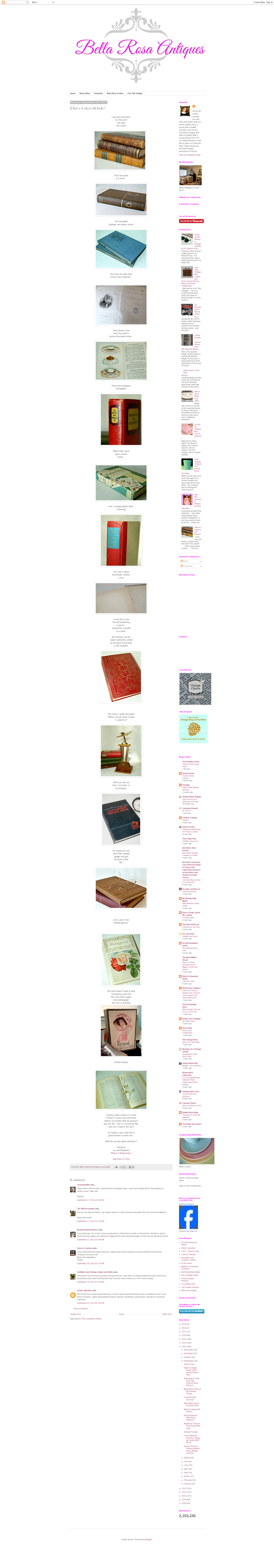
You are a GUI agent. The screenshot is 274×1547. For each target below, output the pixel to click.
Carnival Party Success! (190, 1398)
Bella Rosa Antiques (191, 988)
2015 (184, 1339)
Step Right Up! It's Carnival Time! (191, 1404)
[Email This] (121, 1167)
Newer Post (76, 1314)
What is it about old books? (192, 1410)
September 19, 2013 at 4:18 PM (90, 1282)
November (189, 1353)
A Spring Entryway (189, 891)
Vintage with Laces (190, 1091)
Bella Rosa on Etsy (115, 93)
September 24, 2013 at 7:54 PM (90, 1303)
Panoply (186, 785)
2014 (184, 1343)
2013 (184, 1347)
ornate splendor (84, 1290)
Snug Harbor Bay (190, 1063)
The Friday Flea (189, 839)
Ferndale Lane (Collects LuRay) (188, 1259)
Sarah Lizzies (188, 773)
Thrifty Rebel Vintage (191, 797)
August (187, 1458)
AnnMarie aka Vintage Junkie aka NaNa (95, 1272)
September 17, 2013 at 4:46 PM (90, 1240)
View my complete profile (190, 155)
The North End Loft (190, 924)
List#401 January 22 (190, 841)
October (185, 820)
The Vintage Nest (190, 1040)
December (189, 1350)
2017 (184, 1332)
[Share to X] (127, 1167)
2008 (184, 1503)
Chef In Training (188, 1254)
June (186, 1465)
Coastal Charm (189, 1103)
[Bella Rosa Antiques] (188, 1228)
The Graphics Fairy (190, 762)
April (186, 1473)
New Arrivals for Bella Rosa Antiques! (190, 1417)
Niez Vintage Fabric (189, 1275)
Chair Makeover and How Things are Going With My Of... (192, 1439)
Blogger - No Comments (191, 1066)
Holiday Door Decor (190, 936)
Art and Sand (188, 934)
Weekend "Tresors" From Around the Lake (192, 1426)
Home (72, 93)
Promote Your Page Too (188, 1231)
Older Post (167, 1314)
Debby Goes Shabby (191, 1019)
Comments (187, 566)
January (188, 1484)
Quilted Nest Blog (190, 1112)
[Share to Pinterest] (133, 1167)
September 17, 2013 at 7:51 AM (90, 1221)
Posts (185, 561)
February (188, 1480)
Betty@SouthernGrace (87, 1230)
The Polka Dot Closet (191, 1124)
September (189, 1361)
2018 (184, 1328)
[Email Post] (116, 1167)
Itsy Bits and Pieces (191, 889)
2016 (184, 1335)
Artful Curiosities (188, 1248)
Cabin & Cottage (189, 818)
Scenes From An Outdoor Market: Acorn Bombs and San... (192, 1449)
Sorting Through (191, 1432)
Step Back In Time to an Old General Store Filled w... (191, 1381)
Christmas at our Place (191, 927)
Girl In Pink (187, 1028)
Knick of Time (123, 1159)
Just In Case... (190, 1364)
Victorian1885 (83, 1185)
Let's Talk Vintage (134, 93)
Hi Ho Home (186, 1263)
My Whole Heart (188, 1021)
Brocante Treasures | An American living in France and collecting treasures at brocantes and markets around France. (191, 870)
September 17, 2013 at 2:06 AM (90, 1200)
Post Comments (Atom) (91, 1319)
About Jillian (84, 93)
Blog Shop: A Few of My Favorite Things (192, 1391)
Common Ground (190, 808)
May (186, 1469)
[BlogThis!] (124, 1167)
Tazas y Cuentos (84, 1248)
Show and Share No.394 (191, 1105)
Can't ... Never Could (190, 1251)
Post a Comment (81, 1309)
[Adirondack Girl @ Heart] (193, 742)
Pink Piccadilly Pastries (187, 1279)
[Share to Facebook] (130, 1167)
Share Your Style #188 (190, 1042)
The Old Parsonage (85, 1209)
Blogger (148, 1539)
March (187, 1476)
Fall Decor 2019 (188, 981)
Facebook (98, 93)
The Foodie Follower (190, 1287)
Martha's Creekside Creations (189, 1267)
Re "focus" (186, 811)
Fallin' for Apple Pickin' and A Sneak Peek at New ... (191, 1371)
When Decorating (188, 1290)
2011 (184, 1492)
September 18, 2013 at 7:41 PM (90, 1263)
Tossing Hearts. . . (189, 918)
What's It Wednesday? (121, 1153)
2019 (184, 1324)
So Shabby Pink (188, 1284)
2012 (184, 1488)
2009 (184, 1500)
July (186, 1461)
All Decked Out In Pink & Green (197, 309)
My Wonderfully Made (190, 1272)
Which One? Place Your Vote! (197, 396)
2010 (184, 1496)
